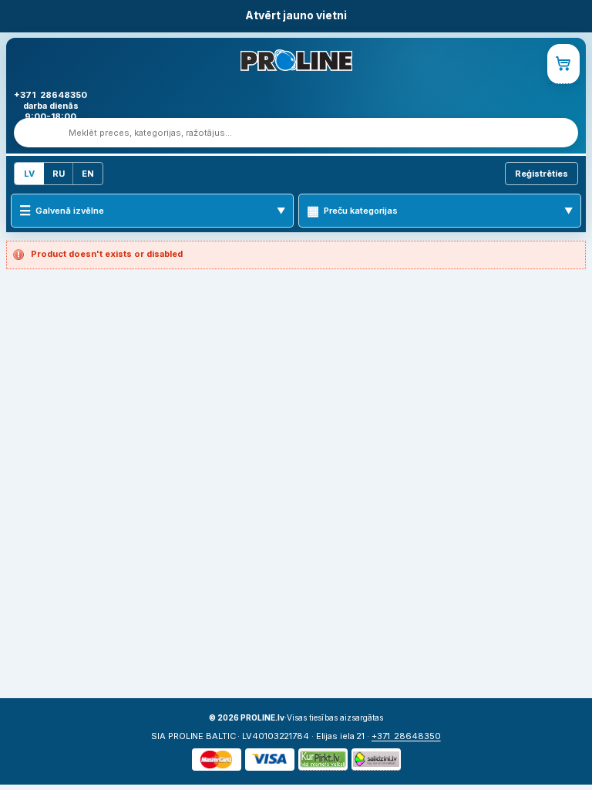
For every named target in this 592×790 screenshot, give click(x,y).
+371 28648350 (406, 736)
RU (58, 173)
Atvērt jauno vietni (296, 15)
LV (29, 173)
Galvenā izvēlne (69, 210)
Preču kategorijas (361, 210)
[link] (563, 64)
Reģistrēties (541, 173)
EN (88, 173)
